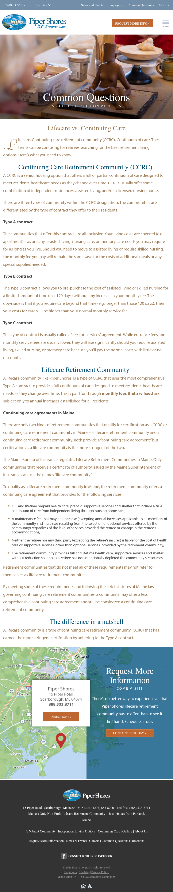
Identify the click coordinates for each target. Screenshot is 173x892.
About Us (141, 831)
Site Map (84, 872)
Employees (115, 5)
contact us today (128, 733)
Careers (164, 5)
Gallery (127, 831)
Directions (59, 716)
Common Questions (141, 5)
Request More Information (46, 840)
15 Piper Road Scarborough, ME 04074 (61, 697)
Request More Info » (132, 23)
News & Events (76, 840)
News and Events (92, 5)
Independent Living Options (77, 831)
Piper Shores (61, 689)
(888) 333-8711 (139, 807)
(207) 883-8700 (103, 807)
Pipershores (34, 22)
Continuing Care (109, 831)
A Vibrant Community (41, 831)
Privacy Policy (100, 872)
